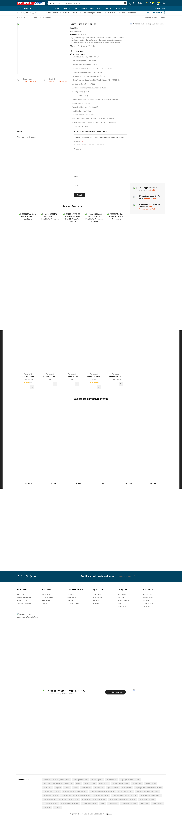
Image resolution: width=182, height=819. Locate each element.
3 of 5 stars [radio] (84, 144)
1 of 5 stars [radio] (74, 144)
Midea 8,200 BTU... (50, 377)
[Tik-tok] (30, 13)
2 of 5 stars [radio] (78, 144)
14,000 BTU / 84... (72, 377)
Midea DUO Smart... (94, 377)
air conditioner (111, 780)
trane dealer (113, 803)
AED (163, 8)
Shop (75, 8)
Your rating (78, 142)
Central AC (57, 13)
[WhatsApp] (18, 13)
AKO (78, 483)
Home (57, 8)
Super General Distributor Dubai (147, 791)
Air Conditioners (36, 18)
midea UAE (48, 788)
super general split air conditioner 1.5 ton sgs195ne (61, 799)
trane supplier (157, 803)
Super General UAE (50, 803)
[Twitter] (33, 13)
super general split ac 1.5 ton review (124, 795)
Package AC (101, 13)
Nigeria (84, 38)
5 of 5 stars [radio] (100, 144)
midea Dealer (103, 784)
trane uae (47, 807)
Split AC (48, 13)
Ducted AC (66, 13)
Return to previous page (155, 18)
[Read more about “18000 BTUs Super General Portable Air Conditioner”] (32, 387)
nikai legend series (78, 40)
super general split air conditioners (93, 799)
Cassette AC (76, 13)
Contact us (108, 8)
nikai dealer (95, 38)
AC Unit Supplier (96, 780)
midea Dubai (137, 784)
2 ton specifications (80, 780)
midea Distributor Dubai (120, 784)
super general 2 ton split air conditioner (149, 788)
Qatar (102, 42)
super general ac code (51, 791)
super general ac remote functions (74, 791)
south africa (99, 788)
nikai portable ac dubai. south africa (98, 40)
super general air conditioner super (102, 791)
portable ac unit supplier (91, 42)
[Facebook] (21, 13)
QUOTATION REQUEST (155, 13)
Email (76, 185)
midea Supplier (151, 784)
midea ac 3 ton (90, 784)
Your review (78, 149)
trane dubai (144, 803)
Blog (92, 8)
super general (126, 788)
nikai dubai (120, 38)
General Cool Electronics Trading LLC (97, 814)
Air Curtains (132, 13)
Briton (153, 483)
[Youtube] (27, 13)
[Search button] (125, 3)
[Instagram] (24, 13)
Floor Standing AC (89, 13)
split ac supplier (113, 788)
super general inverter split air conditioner (76, 795)
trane (102, 803)
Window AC (122, 13)
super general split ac (101, 795)
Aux (103, 483)
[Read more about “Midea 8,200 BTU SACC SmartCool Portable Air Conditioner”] (55, 384)
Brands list (66, 8)
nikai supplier (116, 40)
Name (76, 176)
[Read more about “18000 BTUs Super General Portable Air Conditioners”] (121, 384)
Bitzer (128, 483)
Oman (80, 42)
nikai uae (74, 42)
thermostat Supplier (89, 803)
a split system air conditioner (129, 780)
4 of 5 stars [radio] (91, 144)
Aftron (28, 483)
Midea (50, 380)
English (157, 8)
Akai (53, 483)
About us (83, 8)
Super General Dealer (125, 791)
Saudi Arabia (109, 42)
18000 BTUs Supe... (28, 377)
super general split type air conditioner (122, 799)
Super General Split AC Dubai (150, 795)
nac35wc (78, 38)
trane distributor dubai (129, 803)
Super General (28, 380)
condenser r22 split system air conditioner (58, 784)
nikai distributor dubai (108, 38)
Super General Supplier (147, 799)
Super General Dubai (51, 795)
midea (78, 784)
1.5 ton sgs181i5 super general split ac (56, 780)
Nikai (77, 28)
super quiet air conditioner (70, 803)
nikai (89, 38)
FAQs (99, 8)
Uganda (117, 42)
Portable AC (112, 13)
